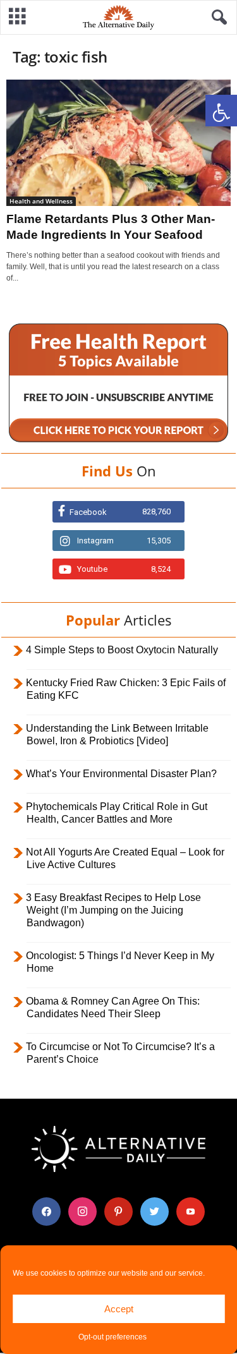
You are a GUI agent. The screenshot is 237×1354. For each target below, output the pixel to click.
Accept (118, 1308)
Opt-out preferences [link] (112, 1337)
